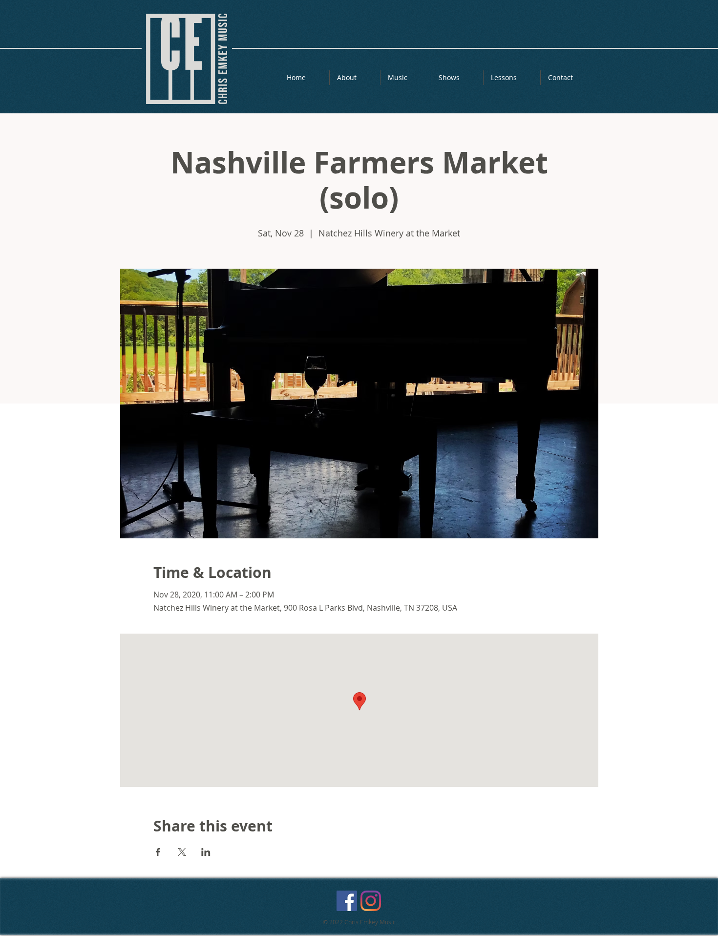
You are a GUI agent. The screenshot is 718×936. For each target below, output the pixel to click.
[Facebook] (347, 901)
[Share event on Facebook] (158, 852)
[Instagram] (370, 901)
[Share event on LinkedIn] (206, 852)
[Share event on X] (182, 852)
